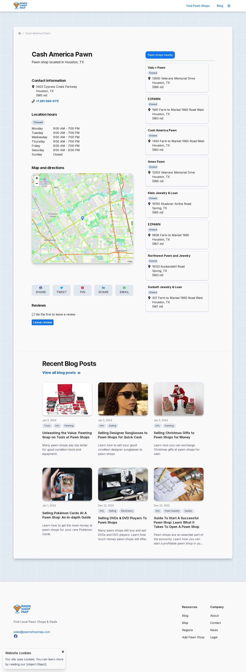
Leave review (42, 322)
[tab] (160, 55)
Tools (47, 425)
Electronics (127, 510)
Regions (187, 630)
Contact (215, 623)
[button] (82, 218)
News (214, 630)
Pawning (68, 425)
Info (57, 425)
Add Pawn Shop (193, 637)
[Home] (20, 33)
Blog (220, 6)
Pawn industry (172, 510)
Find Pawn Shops (198, 6)
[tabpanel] (179, 187)
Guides (188, 510)
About (214, 615)
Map (185, 623)
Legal (213, 637)
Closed (38, 122)
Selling (112, 425)
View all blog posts (59, 372)
